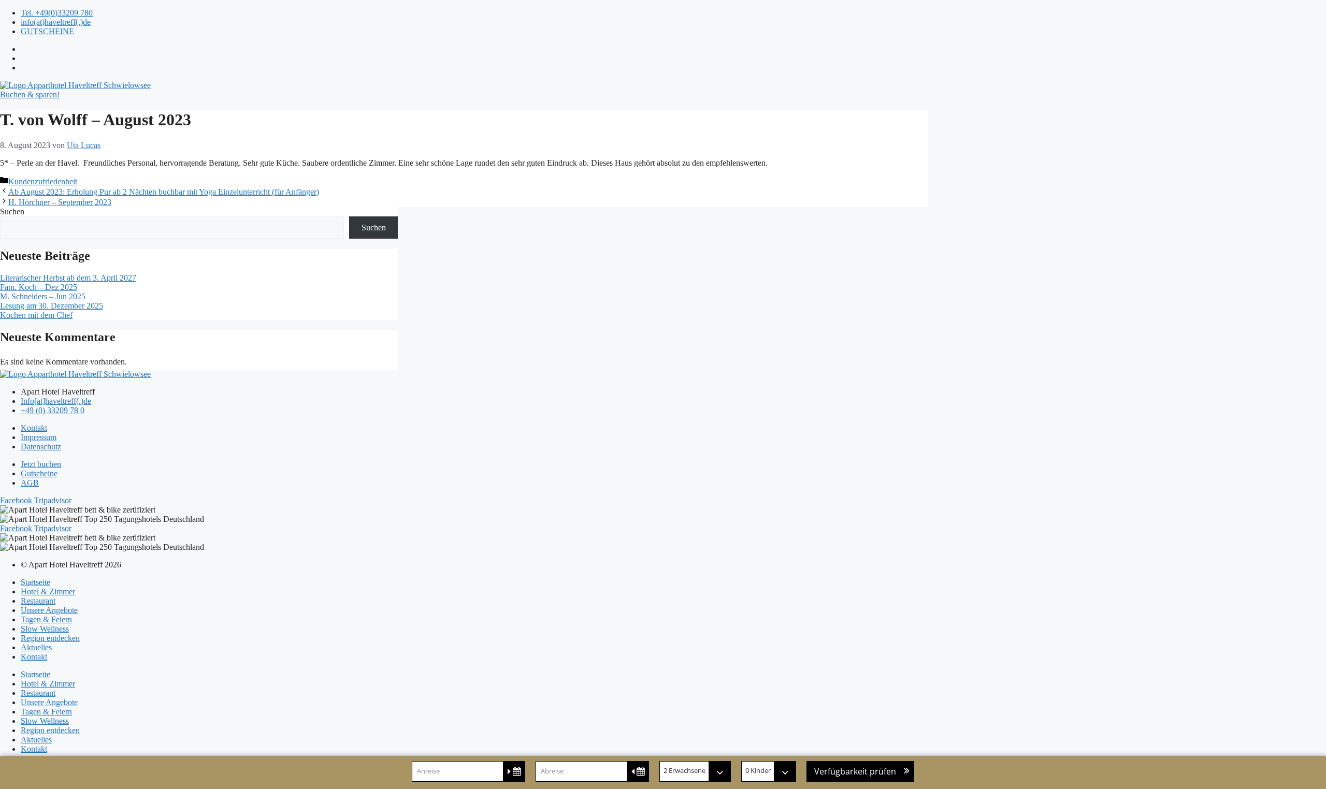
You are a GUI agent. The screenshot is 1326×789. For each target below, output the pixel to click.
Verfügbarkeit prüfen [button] (855, 771)
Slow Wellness (45, 628)
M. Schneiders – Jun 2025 (42, 296)
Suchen (12, 211)
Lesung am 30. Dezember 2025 (51, 305)
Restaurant (38, 600)
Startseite (35, 582)
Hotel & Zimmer (48, 591)
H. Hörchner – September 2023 (59, 202)
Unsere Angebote (49, 610)
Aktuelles (36, 647)
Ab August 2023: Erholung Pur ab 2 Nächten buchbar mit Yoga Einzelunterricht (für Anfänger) (163, 191)
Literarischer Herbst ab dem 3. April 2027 (68, 277)
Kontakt (34, 656)
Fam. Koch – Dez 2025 (38, 287)
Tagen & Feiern (46, 619)
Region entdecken (50, 638)
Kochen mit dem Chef (36, 315)
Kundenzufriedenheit (42, 181)
